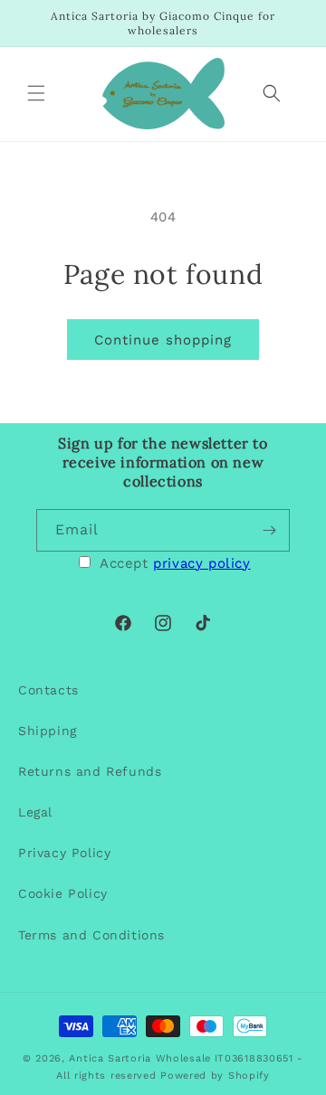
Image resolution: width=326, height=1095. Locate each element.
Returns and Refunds (89, 771)
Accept (175, 563)
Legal (35, 812)
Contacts (48, 690)
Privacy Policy (64, 852)
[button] (36, 93)
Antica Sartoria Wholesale (140, 1058)
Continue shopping (163, 340)
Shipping (47, 730)
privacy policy (201, 563)
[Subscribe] (269, 530)
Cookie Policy (63, 893)
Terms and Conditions (91, 935)
